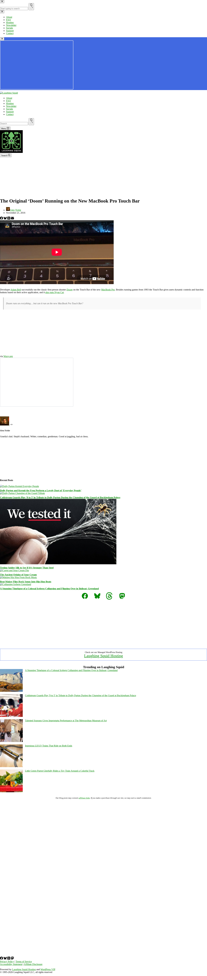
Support (10, 111)
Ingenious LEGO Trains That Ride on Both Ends (48, 745)
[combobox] (14, 123)
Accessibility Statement (11, 964)
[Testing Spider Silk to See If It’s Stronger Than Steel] (58, 563)
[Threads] (9, 219)
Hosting (10, 103)
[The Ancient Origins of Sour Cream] (14, 570)
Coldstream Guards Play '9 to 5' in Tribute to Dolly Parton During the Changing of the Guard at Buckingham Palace (80, 695)
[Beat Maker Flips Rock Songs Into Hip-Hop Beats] (18, 577)
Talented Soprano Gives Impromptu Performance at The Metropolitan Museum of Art (66, 720)
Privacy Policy (7, 961)
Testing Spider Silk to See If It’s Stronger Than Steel (26, 567)
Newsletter (11, 106)
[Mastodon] (12, 959)
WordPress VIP (47, 969)
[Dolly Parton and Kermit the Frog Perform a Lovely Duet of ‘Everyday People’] (19, 486)
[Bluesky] (5, 219)
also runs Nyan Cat (54, 292)
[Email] (12, 219)
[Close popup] (2, 38)
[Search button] (31, 121)
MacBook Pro (108, 289)
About (9, 98)
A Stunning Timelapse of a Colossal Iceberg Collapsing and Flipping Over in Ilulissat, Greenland (49, 588)
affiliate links (84, 798)
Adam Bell (15, 289)
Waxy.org (8, 356)
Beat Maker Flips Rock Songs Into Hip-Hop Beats (25, 581)
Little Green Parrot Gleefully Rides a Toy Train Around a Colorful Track (59, 771)
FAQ (8, 100)
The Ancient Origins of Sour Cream (18, 574)
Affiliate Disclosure (33, 964)
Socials (9, 109)
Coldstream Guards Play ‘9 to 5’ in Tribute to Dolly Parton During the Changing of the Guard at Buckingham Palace (60, 497)
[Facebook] (2, 219)
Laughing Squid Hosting (103, 656)
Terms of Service (24, 961)
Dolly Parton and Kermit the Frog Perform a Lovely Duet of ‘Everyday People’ (40, 490)
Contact (9, 114)
